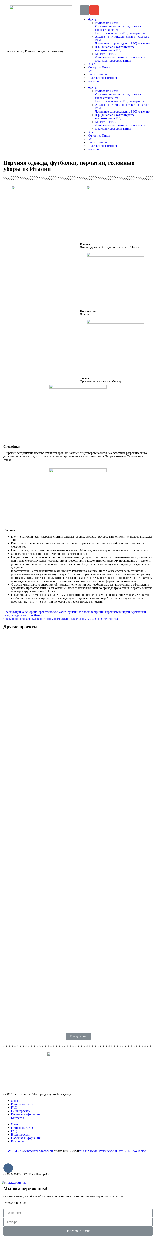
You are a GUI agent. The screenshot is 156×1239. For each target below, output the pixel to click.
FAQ (91, 70)
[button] (78, 1036)
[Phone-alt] (84, 10)
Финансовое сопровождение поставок (120, 57)
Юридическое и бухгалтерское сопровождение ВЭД (115, 48)
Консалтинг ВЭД (106, 53)
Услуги (92, 19)
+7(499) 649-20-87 (14, 1203)
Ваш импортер (34, 51)
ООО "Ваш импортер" (37, 1094)
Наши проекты (97, 74)
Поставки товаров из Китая (113, 60)
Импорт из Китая (106, 23)
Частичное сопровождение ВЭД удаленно (122, 43)
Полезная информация (102, 77)
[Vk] (8, 1168)
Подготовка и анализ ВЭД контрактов (120, 33)
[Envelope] (94, 10)
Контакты (94, 81)
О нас (91, 64)
